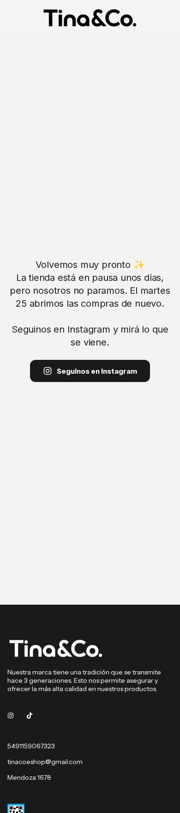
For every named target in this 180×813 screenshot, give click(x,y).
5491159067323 (31, 746)
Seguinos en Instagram (97, 371)
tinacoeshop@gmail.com (45, 762)
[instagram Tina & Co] (10, 715)
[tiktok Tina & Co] (29, 715)
